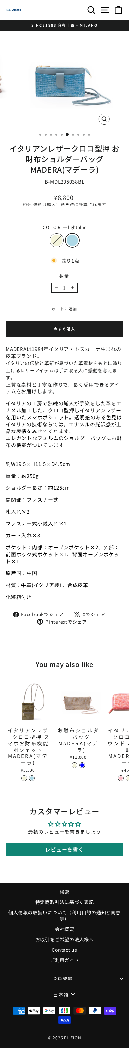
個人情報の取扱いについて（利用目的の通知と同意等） (64, 915)
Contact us (64, 949)
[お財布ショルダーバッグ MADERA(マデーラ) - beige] (74, 765)
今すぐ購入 (64, 328)
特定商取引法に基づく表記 (64, 902)
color (65, 227)
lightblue (72, 240)
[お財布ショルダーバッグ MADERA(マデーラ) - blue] (82, 765)
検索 (64, 892)
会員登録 (63, 978)
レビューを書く (64, 849)
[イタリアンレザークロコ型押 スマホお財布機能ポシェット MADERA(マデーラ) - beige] (24, 778)
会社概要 (64, 929)
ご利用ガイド (64, 960)
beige (56, 240)
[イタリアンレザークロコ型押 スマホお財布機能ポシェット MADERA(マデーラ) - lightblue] (31, 778)
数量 (64, 276)
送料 (38, 204)
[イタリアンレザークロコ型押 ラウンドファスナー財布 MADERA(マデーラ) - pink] (120, 778)
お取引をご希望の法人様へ (64, 939)
